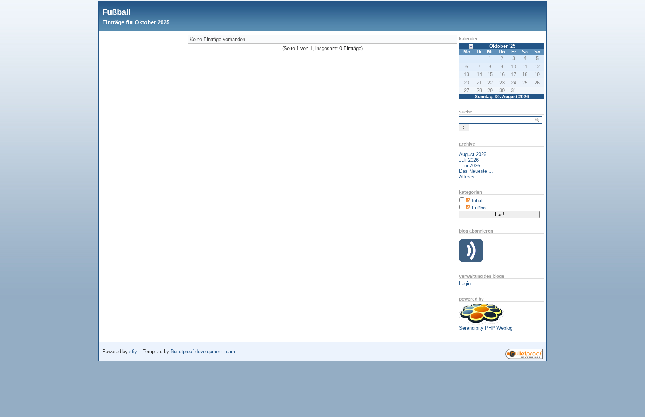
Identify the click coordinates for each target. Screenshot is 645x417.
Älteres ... (469, 177)
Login (465, 283)
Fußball (116, 12)
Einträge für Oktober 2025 (135, 22)
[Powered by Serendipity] (481, 323)
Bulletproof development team (203, 351)
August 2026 (472, 154)
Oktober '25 (502, 46)
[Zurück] (471, 46)
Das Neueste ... (476, 171)
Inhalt (478, 200)
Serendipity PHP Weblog (485, 328)
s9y (133, 351)
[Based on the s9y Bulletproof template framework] (524, 357)
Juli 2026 (469, 160)
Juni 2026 (469, 165)
